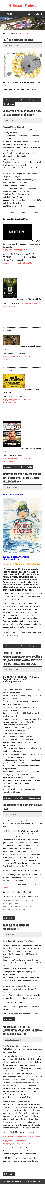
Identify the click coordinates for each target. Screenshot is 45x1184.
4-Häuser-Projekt (22, 5)
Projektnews (9, 104)
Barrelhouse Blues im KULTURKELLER (16, 927)
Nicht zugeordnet (33, 100)
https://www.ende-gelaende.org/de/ (17, 263)
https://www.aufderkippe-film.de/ (16, 249)
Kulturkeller (19, 100)
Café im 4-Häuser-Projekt (18, 40)
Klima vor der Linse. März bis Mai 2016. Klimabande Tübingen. (22, 113)
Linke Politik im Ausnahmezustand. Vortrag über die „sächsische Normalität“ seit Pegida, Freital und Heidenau (22, 658)
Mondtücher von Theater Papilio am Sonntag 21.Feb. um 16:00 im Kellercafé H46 (22, 478)
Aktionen (7, 100)
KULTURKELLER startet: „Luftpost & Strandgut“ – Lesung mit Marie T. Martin (22, 1030)
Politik (29, 467)
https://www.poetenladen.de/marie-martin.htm (22, 1136)
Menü (9, 14)
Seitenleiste (33, 14)
